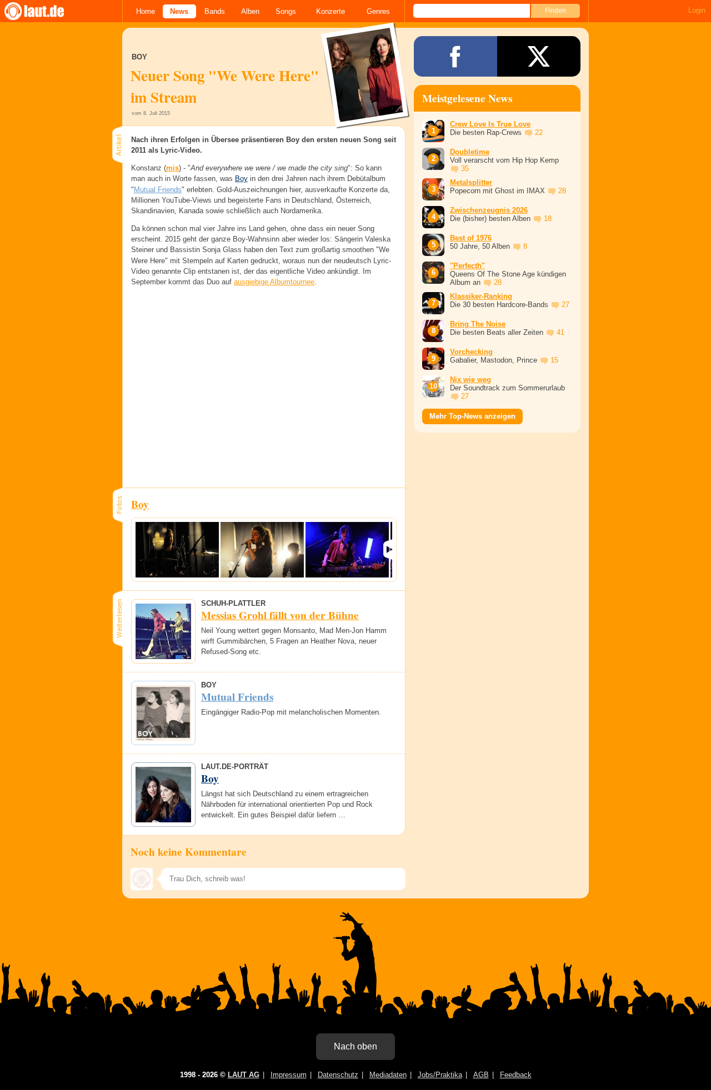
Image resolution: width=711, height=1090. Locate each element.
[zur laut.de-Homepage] (44, 11)
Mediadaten (388, 1075)
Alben (250, 11)
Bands (214, 11)
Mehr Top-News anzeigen (472, 416)
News (179, 11)
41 (560, 332)
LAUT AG (243, 1075)
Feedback (516, 1075)
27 (565, 304)
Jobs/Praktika (440, 1075)
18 (548, 218)
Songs (286, 11)
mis (172, 168)
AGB (481, 1075)
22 (539, 132)
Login (696, 10)
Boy (241, 178)
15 (554, 360)
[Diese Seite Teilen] (455, 56)
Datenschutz (338, 1075)
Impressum (289, 1075)
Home (145, 11)
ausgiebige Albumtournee (274, 282)
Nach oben (355, 1046)
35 (465, 168)
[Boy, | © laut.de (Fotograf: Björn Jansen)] (177, 549)
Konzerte (330, 11)
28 (562, 191)
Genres (378, 11)
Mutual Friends (158, 189)
